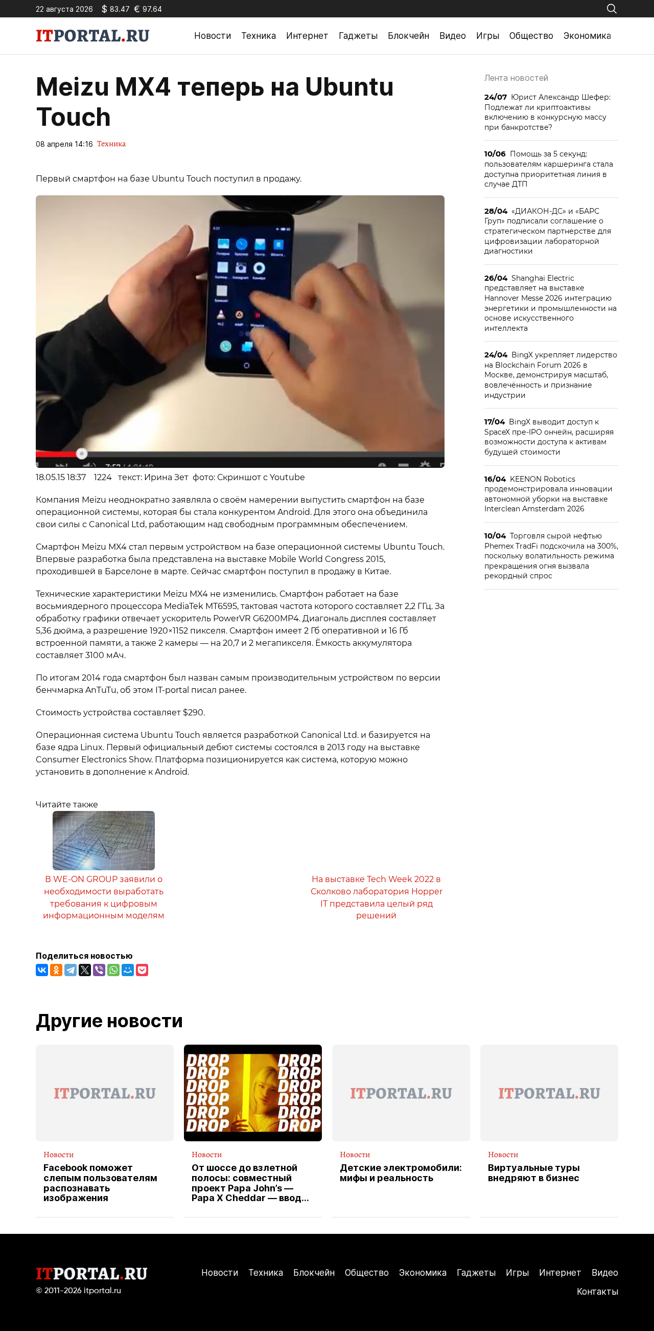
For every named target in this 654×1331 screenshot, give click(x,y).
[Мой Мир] (128, 970)
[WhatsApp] (113, 970)
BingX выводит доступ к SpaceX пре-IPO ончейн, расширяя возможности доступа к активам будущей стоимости (549, 437)
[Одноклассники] (56, 970)
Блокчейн (408, 36)
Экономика (587, 36)
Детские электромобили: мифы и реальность (401, 1173)
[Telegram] (70, 970)
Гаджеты (358, 36)
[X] (85, 970)
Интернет (307, 36)
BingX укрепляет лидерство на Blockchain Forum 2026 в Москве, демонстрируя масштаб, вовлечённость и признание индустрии (550, 374)
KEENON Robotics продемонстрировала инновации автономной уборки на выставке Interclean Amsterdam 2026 (548, 494)
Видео (452, 36)
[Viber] (99, 970)
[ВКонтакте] (42, 970)
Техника (258, 36)
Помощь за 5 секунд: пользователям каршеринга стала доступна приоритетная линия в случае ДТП (548, 169)
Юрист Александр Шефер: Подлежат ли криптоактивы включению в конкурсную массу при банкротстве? (547, 112)
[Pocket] (142, 970)
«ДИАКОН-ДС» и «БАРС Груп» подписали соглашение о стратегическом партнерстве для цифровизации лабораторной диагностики (547, 231)
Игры (487, 36)
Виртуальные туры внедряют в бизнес (534, 1173)
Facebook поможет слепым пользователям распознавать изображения (100, 1183)
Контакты (597, 1292)
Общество (531, 36)
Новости (212, 36)
